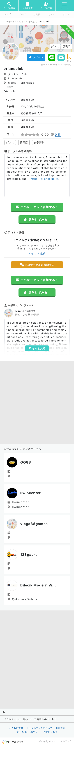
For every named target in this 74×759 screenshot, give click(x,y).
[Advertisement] (37, 401)
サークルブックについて (39, 728)
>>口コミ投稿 (37, 253)
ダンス (25, 22)
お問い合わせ (50, 732)
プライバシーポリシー (28, 732)
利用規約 (60, 728)
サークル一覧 (15, 22)
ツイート (38, 57)
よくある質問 (16, 728)
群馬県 (32, 22)
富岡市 (10, 86)
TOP (6, 22)
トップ (7, 14)
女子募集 (39, 142)
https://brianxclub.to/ (44, 178)
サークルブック (64, 741)
